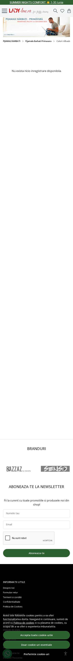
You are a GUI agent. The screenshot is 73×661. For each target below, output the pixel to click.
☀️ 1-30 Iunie (36, 2)
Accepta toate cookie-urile (36, 635)
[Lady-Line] (30, 11)
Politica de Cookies (12, 606)
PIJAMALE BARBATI (11, 41)
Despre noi (8, 587)
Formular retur (10, 592)
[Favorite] (62, 11)
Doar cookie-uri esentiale (36, 644)
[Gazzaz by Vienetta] (17, 475)
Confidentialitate (11, 601)
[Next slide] (64, 469)
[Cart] (69, 11)
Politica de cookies (23, 622)
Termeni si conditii (12, 597)
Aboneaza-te (36, 553)
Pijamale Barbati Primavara (38, 41)
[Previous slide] (8, 469)
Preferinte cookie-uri (36, 654)
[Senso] (55, 475)
